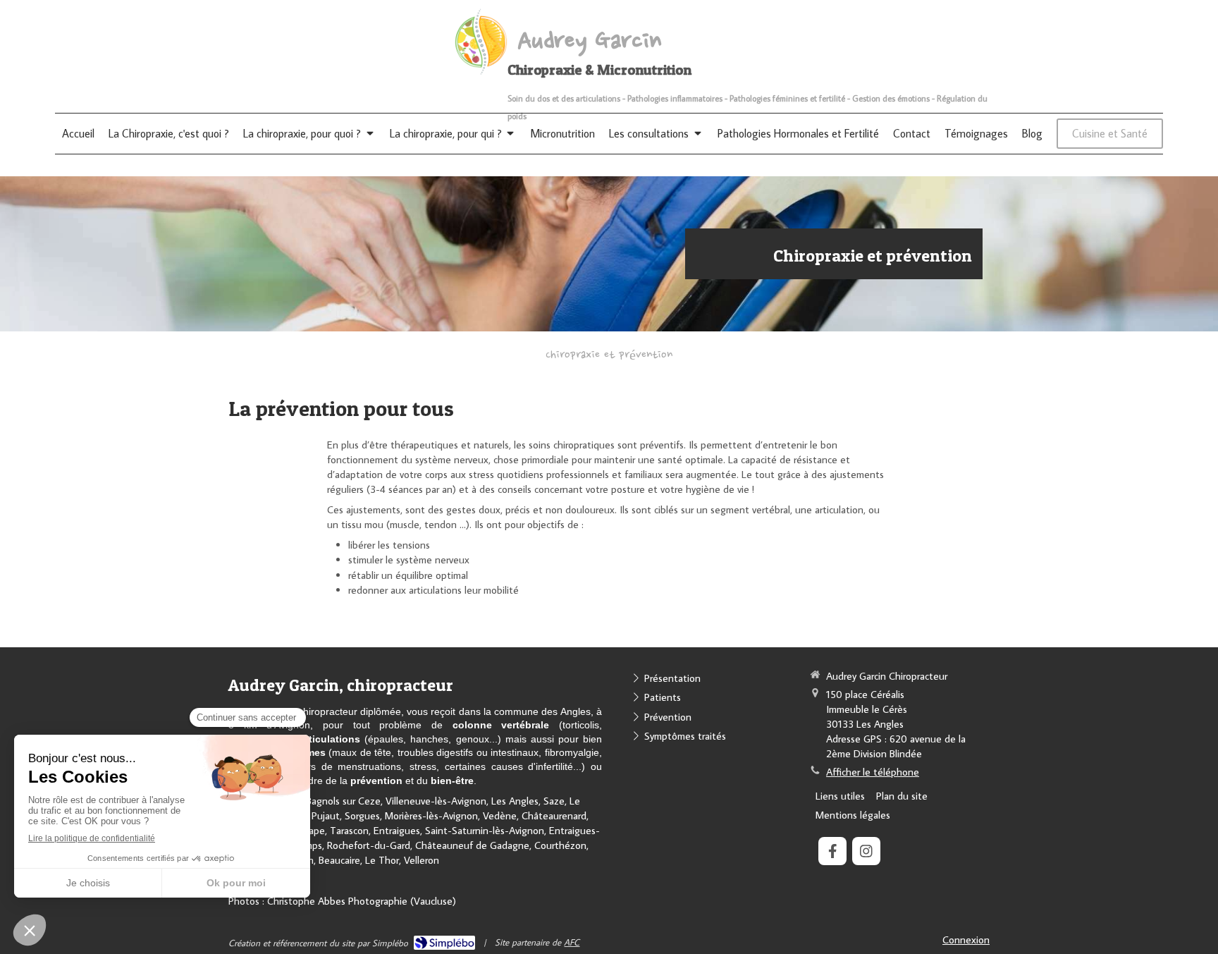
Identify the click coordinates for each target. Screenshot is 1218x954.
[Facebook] (832, 851)
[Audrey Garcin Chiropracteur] (480, 73)
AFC (571, 942)
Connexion (966, 939)
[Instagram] (866, 851)
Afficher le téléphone (872, 771)
